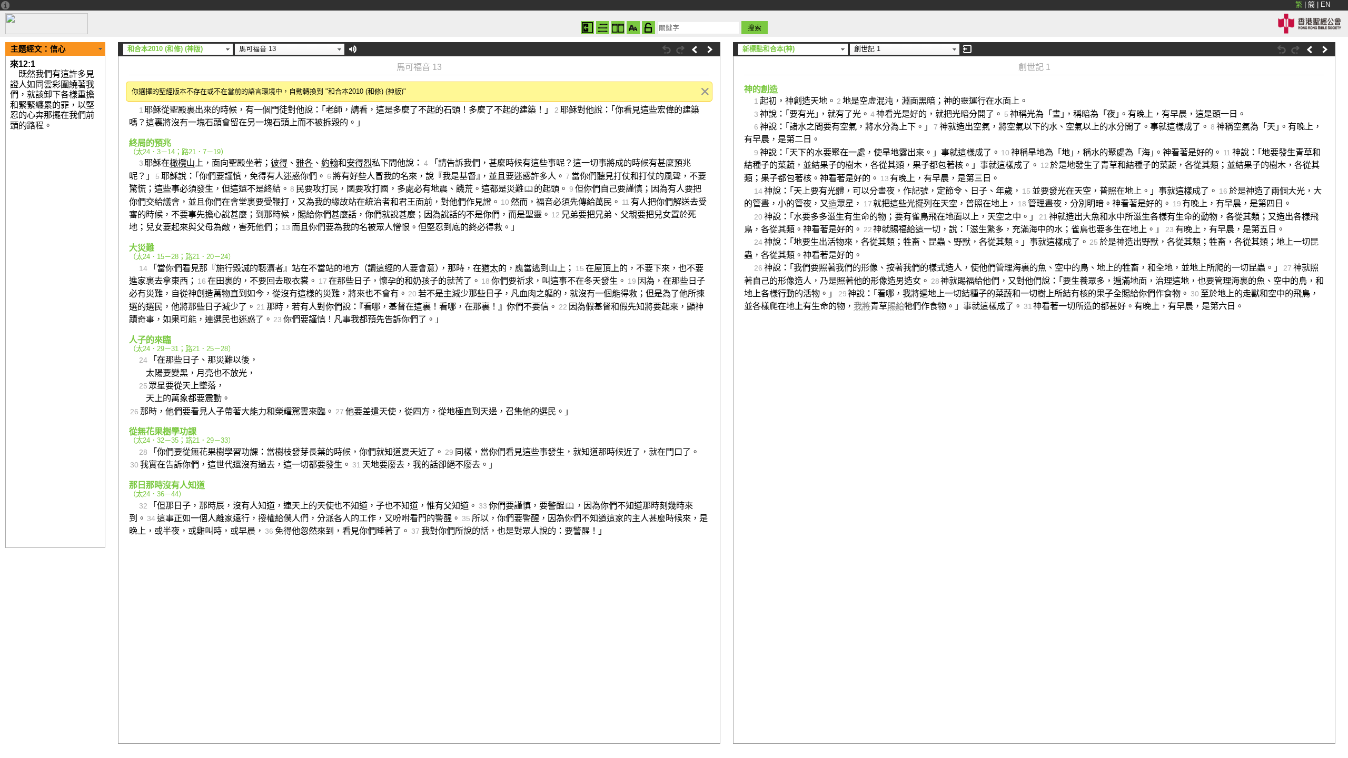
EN (1325, 4)
